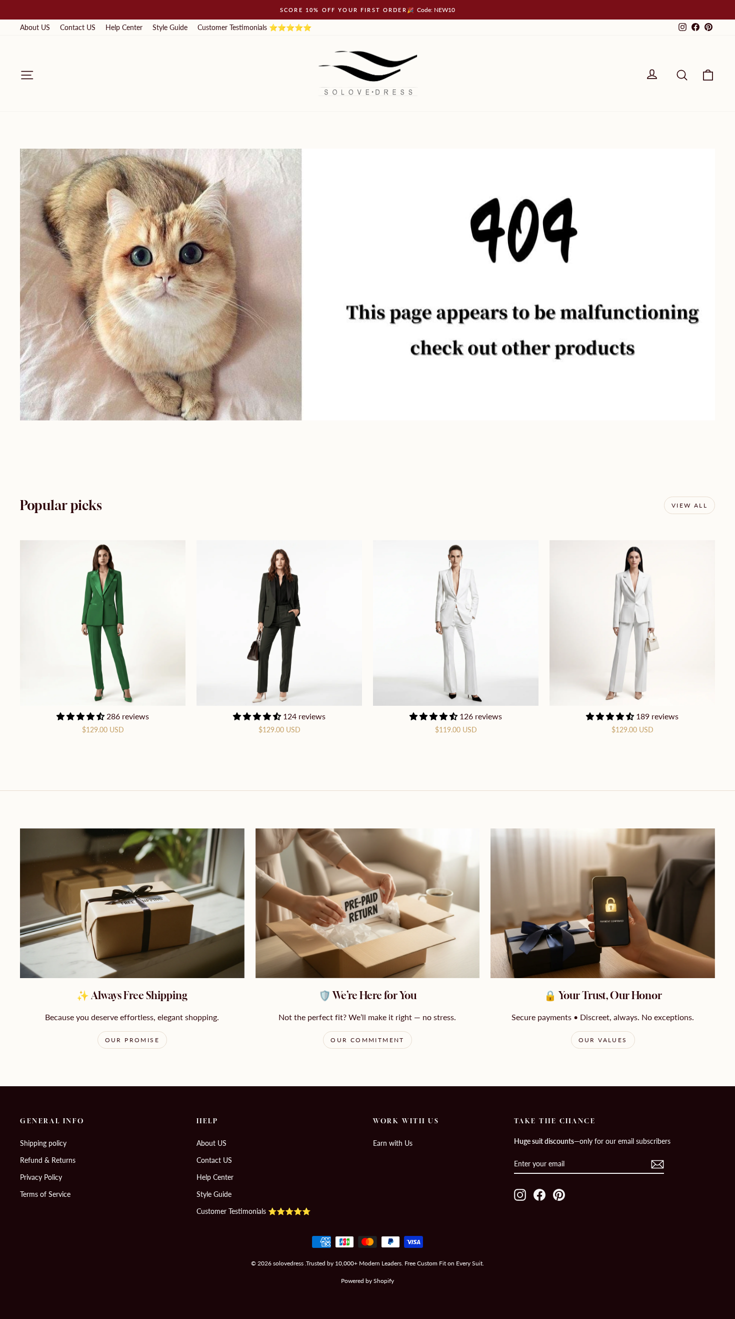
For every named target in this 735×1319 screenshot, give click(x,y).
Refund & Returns (48, 1160)
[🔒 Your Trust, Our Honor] (602, 903)
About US (35, 27)
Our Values (603, 1040)
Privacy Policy (41, 1177)
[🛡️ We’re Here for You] (368, 903)
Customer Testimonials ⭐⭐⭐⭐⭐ (255, 27)
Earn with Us (392, 1143)
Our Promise (132, 1040)
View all (690, 505)
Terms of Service (45, 1194)
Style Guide (170, 27)
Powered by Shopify (367, 1280)
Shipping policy (43, 1143)
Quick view (103, 694)
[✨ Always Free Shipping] (132, 903)
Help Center (124, 27)
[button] (81, 716)
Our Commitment (367, 1040)
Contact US (78, 27)
